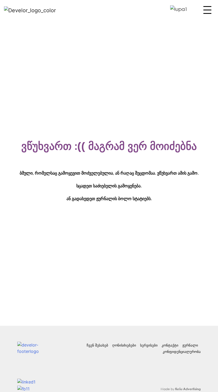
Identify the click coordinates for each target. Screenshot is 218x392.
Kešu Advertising (188, 389)
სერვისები (149, 345)
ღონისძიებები (124, 345)
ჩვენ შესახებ (97, 345)
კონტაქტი (170, 345)
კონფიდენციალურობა (182, 351)
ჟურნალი (190, 345)
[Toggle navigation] (206, 11)
